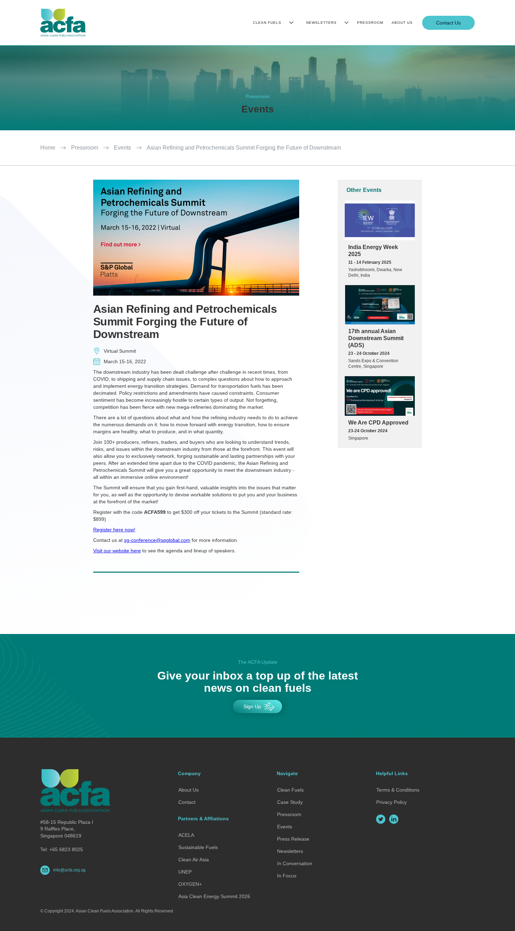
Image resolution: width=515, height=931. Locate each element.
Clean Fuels (290, 790)
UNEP (185, 872)
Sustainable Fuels (198, 847)
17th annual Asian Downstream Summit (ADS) (376, 338)
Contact (186, 802)
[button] (271, 23)
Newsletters (290, 851)
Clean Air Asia (193, 859)
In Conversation (294, 863)
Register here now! (114, 529)
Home (47, 148)
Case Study (290, 802)
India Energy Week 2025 (373, 250)
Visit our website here (117, 550)
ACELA (186, 835)
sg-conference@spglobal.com (157, 540)
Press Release (293, 839)
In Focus (286, 875)
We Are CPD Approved (378, 423)
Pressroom (84, 148)
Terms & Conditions (397, 790)
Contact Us (448, 23)
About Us (188, 790)
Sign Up (252, 706)
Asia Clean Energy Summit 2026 (214, 896)
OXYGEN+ (190, 884)
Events (122, 148)
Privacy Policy (391, 802)
